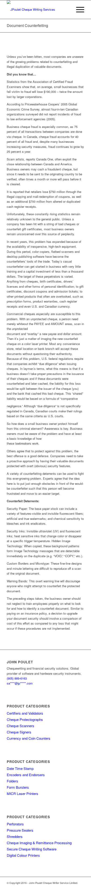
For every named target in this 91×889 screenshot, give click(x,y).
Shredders (15, 836)
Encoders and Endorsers (26, 774)
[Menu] (77, 9)
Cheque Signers (19, 731)
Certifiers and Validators (25, 713)
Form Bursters (18, 787)
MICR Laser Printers (22, 793)
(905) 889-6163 (17, 678)
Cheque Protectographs (25, 719)
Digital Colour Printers (23, 855)
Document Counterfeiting (27, 25)
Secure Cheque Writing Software (31, 849)
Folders (12, 780)
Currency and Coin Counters (28, 738)
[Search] (66, 9)
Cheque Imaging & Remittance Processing (39, 842)
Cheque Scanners (20, 725)
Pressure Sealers (20, 830)
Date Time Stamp (20, 768)
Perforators (15, 823)
